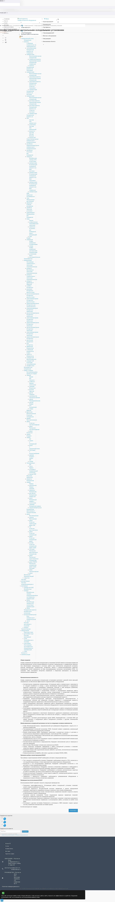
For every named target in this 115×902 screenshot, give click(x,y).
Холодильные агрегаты (18, 25)
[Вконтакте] (4, 818)
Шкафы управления (29, 25)
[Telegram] (4, 825)
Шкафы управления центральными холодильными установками (48, 25)
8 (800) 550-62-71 (15, 869)
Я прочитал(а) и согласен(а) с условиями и (15, 834)
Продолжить (73, 810)
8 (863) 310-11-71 (15, 868)
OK (2, 892)
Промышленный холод (7, 25)
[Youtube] (4, 822)
